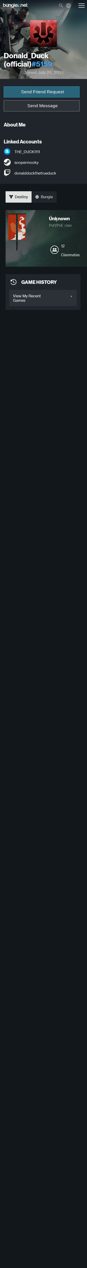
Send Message (42, 105)
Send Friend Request (42, 91)
